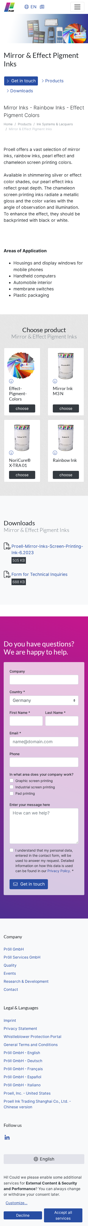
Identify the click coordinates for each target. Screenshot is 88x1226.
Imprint (10, 1020)
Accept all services (63, 1215)
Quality (10, 965)
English (47, 1159)
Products (54, 80)
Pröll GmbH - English (22, 1052)
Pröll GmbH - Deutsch (23, 1060)
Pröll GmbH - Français (23, 1069)
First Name (20, 712)
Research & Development (26, 981)
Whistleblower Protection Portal (32, 1036)
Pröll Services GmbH (22, 957)
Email (15, 733)
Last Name (55, 712)
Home (8, 124)
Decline (23, 1215)
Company (17, 671)
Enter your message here (30, 805)
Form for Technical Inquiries (39, 574)
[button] (11, 381)
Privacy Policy (58, 871)
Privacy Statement (20, 1028)
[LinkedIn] (7, 1138)
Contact (11, 989)
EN (33, 6)
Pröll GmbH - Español (22, 1077)
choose (22, 408)
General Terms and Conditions (31, 1044)
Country (17, 692)
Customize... (16, 1203)
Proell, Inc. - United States (27, 1093)
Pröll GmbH (14, 949)
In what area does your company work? (41, 774)
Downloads (21, 90)
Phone (15, 754)
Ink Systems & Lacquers (55, 124)
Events (10, 973)
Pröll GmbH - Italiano (22, 1085)
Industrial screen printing (35, 787)
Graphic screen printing (34, 781)
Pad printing (25, 793)
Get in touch (23, 80)
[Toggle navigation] (77, 7)
